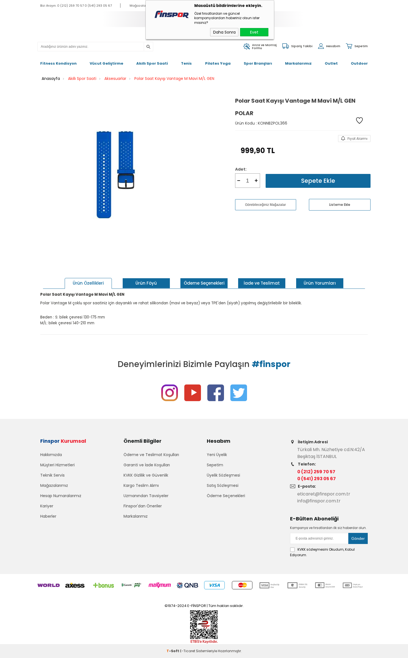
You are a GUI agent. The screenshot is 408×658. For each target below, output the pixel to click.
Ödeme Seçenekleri (226, 495)
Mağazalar (138, 5)
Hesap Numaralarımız (60, 495)
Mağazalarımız (54, 485)
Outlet (331, 63)
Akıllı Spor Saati (152, 63)
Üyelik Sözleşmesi (223, 475)
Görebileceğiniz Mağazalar (265, 205)
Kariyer (46, 506)
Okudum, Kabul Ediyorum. (322, 552)
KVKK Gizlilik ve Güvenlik (146, 475)
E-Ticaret (187, 651)
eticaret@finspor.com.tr (323, 494)
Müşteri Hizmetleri (57, 465)
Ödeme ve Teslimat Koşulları (151, 454)
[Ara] (148, 46)
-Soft (173, 651)
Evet (254, 32)
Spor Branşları (258, 63)
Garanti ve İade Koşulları (147, 465)
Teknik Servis (52, 475)
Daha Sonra (224, 32)
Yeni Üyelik (217, 454)
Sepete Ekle (318, 181)
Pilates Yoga (218, 63)
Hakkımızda (51, 454)
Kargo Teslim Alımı (141, 485)
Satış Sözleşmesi (222, 485)
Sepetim (215, 465)
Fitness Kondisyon (58, 63)
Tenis (186, 63)
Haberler (48, 516)
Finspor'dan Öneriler (143, 506)
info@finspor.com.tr (319, 501)
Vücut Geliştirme (106, 63)
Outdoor (359, 63)
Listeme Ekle (339, 204)
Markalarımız (298, 63)
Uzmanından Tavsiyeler (146, 495)
